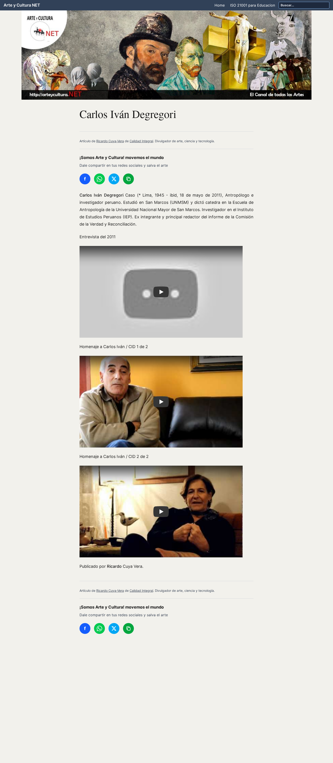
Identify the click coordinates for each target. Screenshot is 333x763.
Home (220, 5)
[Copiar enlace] (128, 178)
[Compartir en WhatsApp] (99, 178)
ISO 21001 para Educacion (252, 5)
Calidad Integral (141, 141)
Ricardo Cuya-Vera (110, 141)
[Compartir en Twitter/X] (114, 178)
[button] (161, 292)
